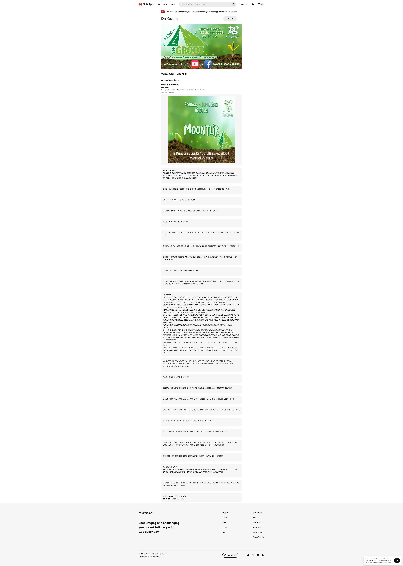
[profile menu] (260, 4)
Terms (164, 554)
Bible (158, 4)
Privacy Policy (156, 554)
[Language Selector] (253, 4)
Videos (172, 4)
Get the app (243, 4)
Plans (165, 4)
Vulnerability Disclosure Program (149, 556)
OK (397, 560)
